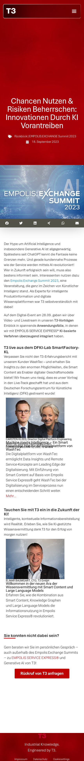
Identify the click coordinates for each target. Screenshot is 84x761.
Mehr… (11, 496)
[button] (74, 11)
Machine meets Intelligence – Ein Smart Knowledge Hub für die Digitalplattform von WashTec (39, 446)
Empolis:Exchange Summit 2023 (34, 280)
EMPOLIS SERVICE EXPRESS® (35, 658)
